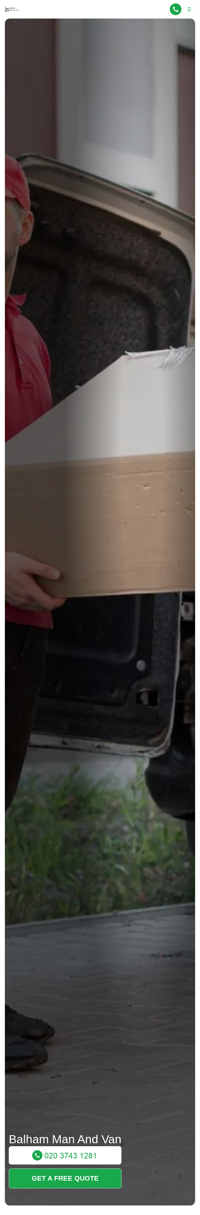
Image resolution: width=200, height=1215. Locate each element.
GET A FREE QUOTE (65, 1178)
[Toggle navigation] (189, 9)
